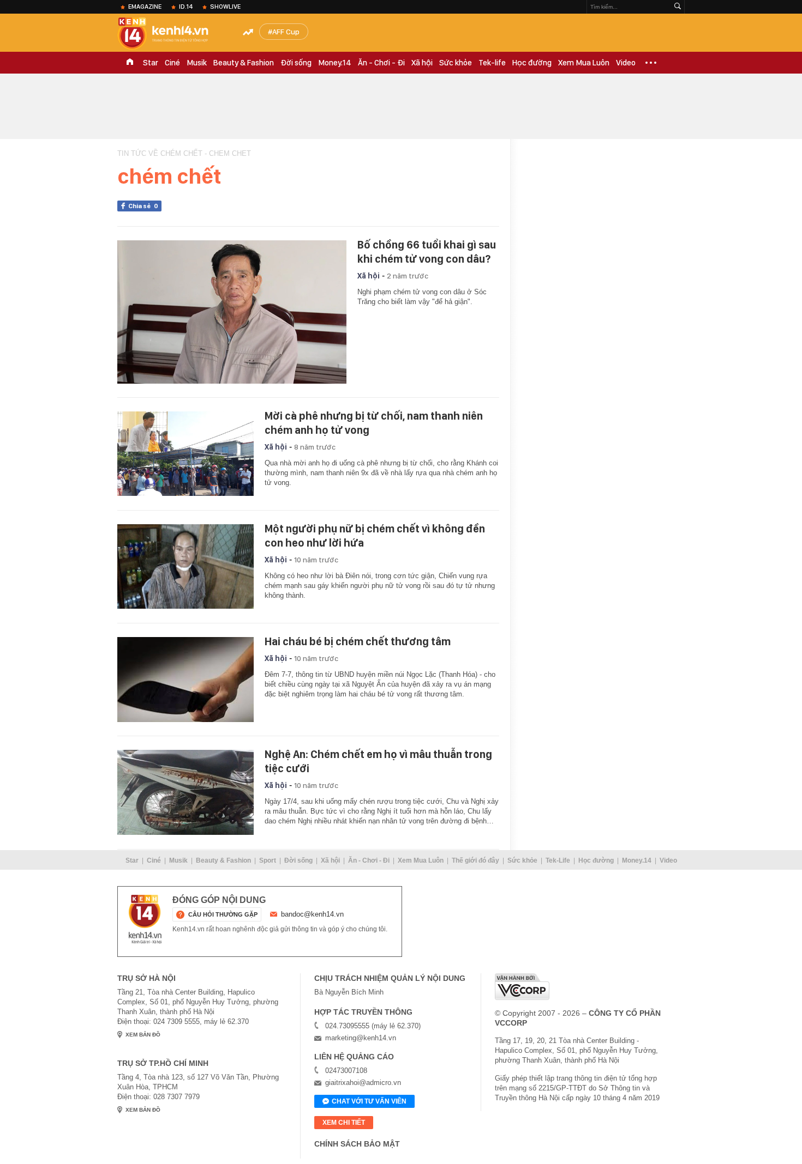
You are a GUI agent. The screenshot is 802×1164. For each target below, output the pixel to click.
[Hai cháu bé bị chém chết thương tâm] (185, 679)
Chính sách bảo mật (357, 1143)
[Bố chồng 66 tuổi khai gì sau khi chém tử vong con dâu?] (231, 312)
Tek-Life (558, 860)
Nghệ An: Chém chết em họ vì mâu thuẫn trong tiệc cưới (378, 761)
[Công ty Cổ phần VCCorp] (522, 986)
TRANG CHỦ (130, 63)
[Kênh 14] (145, 919)
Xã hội (422, 63)
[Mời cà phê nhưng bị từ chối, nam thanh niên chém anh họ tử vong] (185, 453)
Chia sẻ (143, 206)
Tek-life (492, 63)
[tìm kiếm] (677, 7)
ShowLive (225, 6)
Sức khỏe (455, 63)
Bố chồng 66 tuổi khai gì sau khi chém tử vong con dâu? (426, 251)
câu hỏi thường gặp (223, 914)
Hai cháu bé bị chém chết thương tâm (358, 641)
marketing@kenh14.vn (360, 1038)
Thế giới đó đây (475, 860)
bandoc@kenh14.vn (312, 914)
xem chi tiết (343, 1122)
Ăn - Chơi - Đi (381, 63)
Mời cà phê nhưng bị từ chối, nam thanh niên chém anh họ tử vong (374, 422)
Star (150, 63)
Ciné (172, 63)
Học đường (532, 63)
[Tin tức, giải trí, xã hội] (171, 33)
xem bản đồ (142, 1035)
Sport (267, 860)
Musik (197, 63)
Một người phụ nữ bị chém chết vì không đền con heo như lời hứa (375, 535)
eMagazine (144, 6)
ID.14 (186, 6)
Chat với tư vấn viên (369, 1101)
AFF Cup (286, 31)
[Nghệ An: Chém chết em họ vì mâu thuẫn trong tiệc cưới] (185, 792)
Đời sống (296, 63)
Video (626, 63)
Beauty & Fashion (243, 63)
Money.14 (334, 63)
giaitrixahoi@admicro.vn (363, 1082)
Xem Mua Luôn (583, 63)
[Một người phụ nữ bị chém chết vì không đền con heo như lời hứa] (185, 566)
